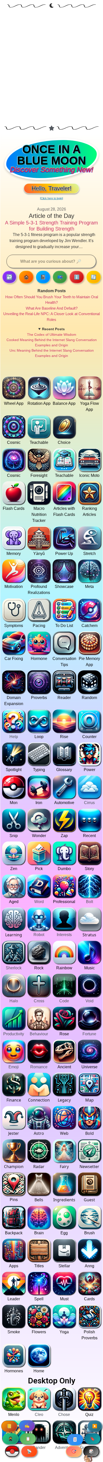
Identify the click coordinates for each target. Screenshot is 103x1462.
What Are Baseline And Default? (52, 308)
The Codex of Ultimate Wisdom (51, 335)
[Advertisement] (51, 68)
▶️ (94, 1426)
